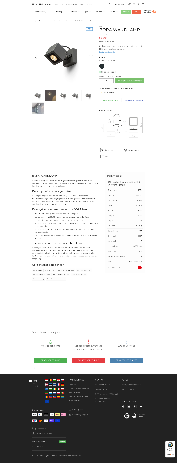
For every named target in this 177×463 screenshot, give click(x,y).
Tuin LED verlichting (79, 274)
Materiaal (99, 12)
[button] (109, 4)
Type (86, 12)
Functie (112, 12)
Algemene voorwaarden (79, 389)
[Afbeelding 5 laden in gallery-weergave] (88, 95)
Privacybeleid (75, 400)
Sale (135, 12)
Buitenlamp (58, 12)
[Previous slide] (35, 57)
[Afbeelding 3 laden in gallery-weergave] (63, 95)
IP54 (48, 274)
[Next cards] (39, 368)
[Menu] (173, 442)
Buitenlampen (45, 21)
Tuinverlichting (38, 279)
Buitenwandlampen (84, 270)
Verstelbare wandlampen (56, 279)
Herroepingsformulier (78, 396)
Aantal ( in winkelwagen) (110, 76)
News (125, 12)
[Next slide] (91, 57)
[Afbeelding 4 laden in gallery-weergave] (76, 95)
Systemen (73, 12)
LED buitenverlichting (61, 274)
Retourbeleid (75, 392)
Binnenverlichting (40, 12)
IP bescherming (39, 274)
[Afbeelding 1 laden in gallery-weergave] (38, 95)
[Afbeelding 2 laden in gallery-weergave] (50, 95)
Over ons (73, 385)
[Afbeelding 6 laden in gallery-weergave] (38, 108)
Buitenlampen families (63, 21)
